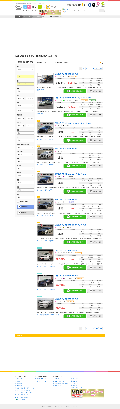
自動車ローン (57, 385)
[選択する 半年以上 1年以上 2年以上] (25, 133)
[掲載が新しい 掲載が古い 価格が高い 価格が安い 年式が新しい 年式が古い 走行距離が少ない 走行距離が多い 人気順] (69, 62)
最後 (101, 68)
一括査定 (56, 379)
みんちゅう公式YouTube (23, 397)
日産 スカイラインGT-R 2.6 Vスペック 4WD (70, 174)
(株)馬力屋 (40, 113)
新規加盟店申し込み (41, 379)
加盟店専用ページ (40, 381)
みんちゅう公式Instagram (24, 395)
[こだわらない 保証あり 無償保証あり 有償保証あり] (25, 190)
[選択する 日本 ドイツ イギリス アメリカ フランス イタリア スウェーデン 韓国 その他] (25, 69)
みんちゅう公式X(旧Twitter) (24, 388)
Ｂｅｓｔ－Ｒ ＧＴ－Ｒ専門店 (45, 139)
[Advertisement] (60, 37)
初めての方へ (21, 399)
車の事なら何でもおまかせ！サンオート (48, 315)
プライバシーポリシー (78, 388)
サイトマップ (75, 383)
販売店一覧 (18, 383)
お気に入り (18, 379)
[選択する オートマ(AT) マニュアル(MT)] (25, 154)
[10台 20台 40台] (49, 62)
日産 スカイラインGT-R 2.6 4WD (66, 74)
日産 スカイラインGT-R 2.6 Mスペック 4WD (70, 225)
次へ (97, 68)
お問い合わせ (75, 378)
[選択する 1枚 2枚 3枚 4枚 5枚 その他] (25, 168)
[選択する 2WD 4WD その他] (25, 147)
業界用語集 (18, 385)
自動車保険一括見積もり (61, 383)
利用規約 (74, 385)
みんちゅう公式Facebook (23, 392)
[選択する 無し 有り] (25, 175)
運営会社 (74, 381)
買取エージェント (58, 381)
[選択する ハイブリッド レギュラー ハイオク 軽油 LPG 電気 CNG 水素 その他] (25, 161)
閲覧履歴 (18, 381)
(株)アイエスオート (42, 90)
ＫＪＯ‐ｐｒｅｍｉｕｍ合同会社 (46, 266)
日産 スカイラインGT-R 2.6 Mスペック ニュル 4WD (73, 98)
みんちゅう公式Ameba (22, 390)
